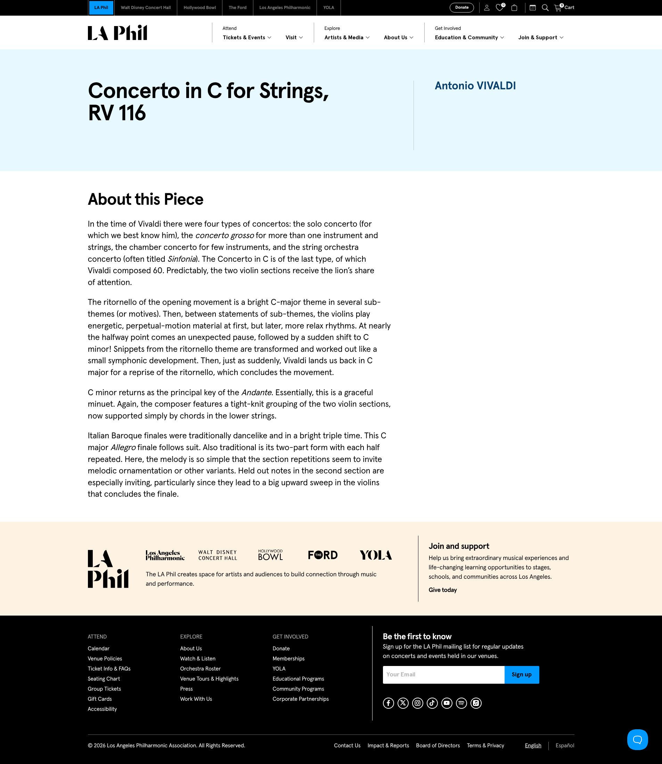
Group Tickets (104, 689)
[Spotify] (461, 703)
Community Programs (298, 689)
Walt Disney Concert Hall (146, 8)
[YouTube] (446, 703)
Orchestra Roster (200, 669)
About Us (191, 649)
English (533, 746)
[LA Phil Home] (117, 32)
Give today (443, 590)
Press (186, 689)
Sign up (522, 675)
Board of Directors (438, 746)
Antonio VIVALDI (475, 86)
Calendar (99, 649)
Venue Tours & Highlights (209, 679)
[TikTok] (432, 703)
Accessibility (102, 709)
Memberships (289, 659)
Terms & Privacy (485, 746)
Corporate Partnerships (301, 699)
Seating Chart (104, 679)
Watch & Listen (198, 659)
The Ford (237, 8)
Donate (461, 8)
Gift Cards (100, 699)
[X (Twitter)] (403, 703)
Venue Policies (105, 659)
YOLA (328, 8)
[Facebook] (388, 703)
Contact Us (347, 746)
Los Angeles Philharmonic (285, 8)
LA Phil (101, 8)
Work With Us (196, 699)
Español (565, 746)
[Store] (515, 7)
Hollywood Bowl (199, 8)
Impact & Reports (388, 746)
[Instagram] (417, 703)
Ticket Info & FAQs (109, 669)
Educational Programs (298, 679)
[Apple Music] (476, 703)
